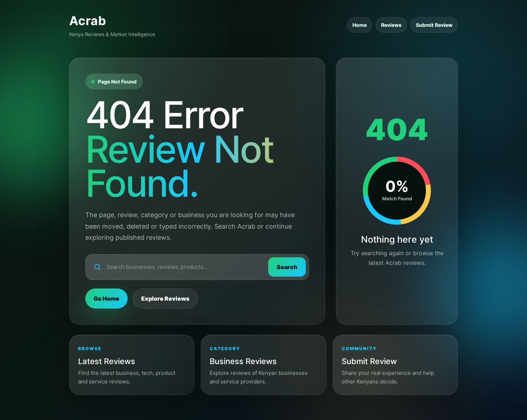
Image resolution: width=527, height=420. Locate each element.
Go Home (106, 298)
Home (359, 25)
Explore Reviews (165, 298)
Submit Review (434, 25)
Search (287, 267)
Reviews (391, 25)
